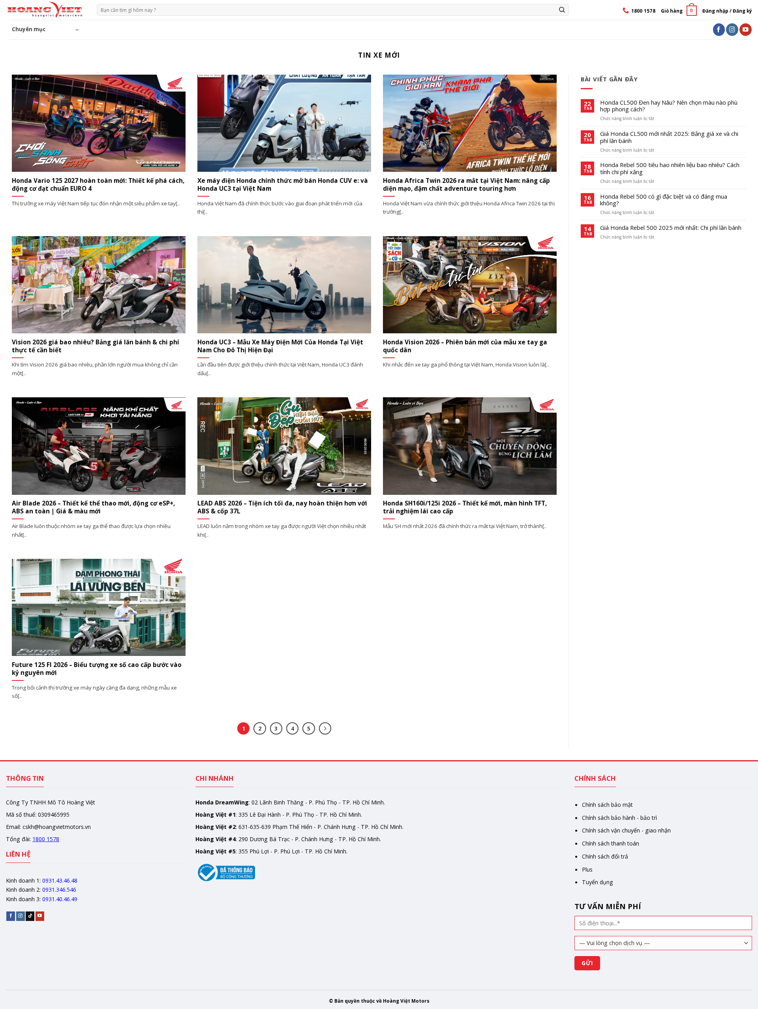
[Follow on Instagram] (732, 29)
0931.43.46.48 (59, 880)
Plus (587, 869)
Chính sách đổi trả (605, 856)
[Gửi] (562, 10)
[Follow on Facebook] (719, 29)
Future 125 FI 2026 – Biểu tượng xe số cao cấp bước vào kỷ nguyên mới (97, 669)
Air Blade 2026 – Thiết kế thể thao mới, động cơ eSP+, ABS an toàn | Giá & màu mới (93, 507)
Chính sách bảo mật (607, 804)
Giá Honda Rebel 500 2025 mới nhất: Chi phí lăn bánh (670, 227)
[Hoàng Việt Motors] (45, 10)
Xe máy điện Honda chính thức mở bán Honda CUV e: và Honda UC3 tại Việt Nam (282, 185)
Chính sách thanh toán (610, 843)
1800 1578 (45, 839)
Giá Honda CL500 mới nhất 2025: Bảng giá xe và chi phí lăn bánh (669, 137)
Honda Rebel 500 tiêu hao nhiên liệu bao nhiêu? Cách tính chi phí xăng (669, 169)
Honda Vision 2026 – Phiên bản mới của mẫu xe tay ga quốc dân (465, 346)
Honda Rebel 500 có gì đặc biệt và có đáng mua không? (663, 200)
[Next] (325, 728)
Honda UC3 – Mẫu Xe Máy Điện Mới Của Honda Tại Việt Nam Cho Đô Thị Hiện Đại (280, 346)
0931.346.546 (59, 889)
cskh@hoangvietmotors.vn (57, 826)
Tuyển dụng (597, 882)
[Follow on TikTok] (30, 916)
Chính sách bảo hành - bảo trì (619, 817)
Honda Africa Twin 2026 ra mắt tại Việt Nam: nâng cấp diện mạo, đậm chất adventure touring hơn (466, 185)
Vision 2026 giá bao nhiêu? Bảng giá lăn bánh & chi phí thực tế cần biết (95, 346)
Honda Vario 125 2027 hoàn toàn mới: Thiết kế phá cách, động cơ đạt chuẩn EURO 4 (98, 185)
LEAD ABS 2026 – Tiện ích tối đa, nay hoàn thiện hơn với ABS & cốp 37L (282, 507)
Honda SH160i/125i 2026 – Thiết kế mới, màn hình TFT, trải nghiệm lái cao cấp (465, 507)
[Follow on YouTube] (745, 29)
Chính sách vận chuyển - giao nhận (626, 830)
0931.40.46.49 (59, 899)
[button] (679, 10)
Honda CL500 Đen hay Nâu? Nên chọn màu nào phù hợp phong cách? (668, 106)
